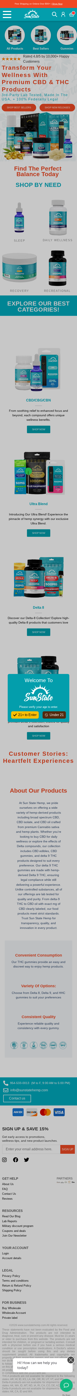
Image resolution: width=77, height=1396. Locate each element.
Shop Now (57, 4)
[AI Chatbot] (66, 1385)
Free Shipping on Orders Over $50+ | (38, 4)
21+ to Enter (27, 715)
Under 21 (57, 715)
